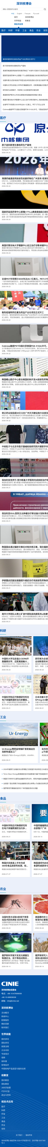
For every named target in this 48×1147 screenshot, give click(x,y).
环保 (17, 30)
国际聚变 (5, 1084)
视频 (3, 1058)
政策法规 (5, 1047)
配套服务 (5, 1020)
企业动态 (5, 1050)
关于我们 (19, 1135)
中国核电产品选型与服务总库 (13, 1069)
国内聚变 (5, 1080)
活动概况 (5, 1013)
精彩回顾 (5, 1024)
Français (28, 13)
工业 (24, 30)
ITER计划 (5, 1091)
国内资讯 (5, 1039)
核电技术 (5, 1065)
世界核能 (17, 21)
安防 (3, 1129)
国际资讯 (5, 1043)
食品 (31, 30)
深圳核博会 (29, 17)
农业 (38, 30)
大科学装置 (6, 1088)
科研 (10, 30)
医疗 (3, 30)
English (19, 13)
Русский (36, 13)
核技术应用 (18, 24)
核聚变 (27, 21)
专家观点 (5, 1054)
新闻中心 (5, 1017)
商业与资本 (6, 1095)
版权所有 (29, 1135)
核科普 (4, 1061)
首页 (16, 17)
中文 (12, 13)
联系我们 (5, 1028)
